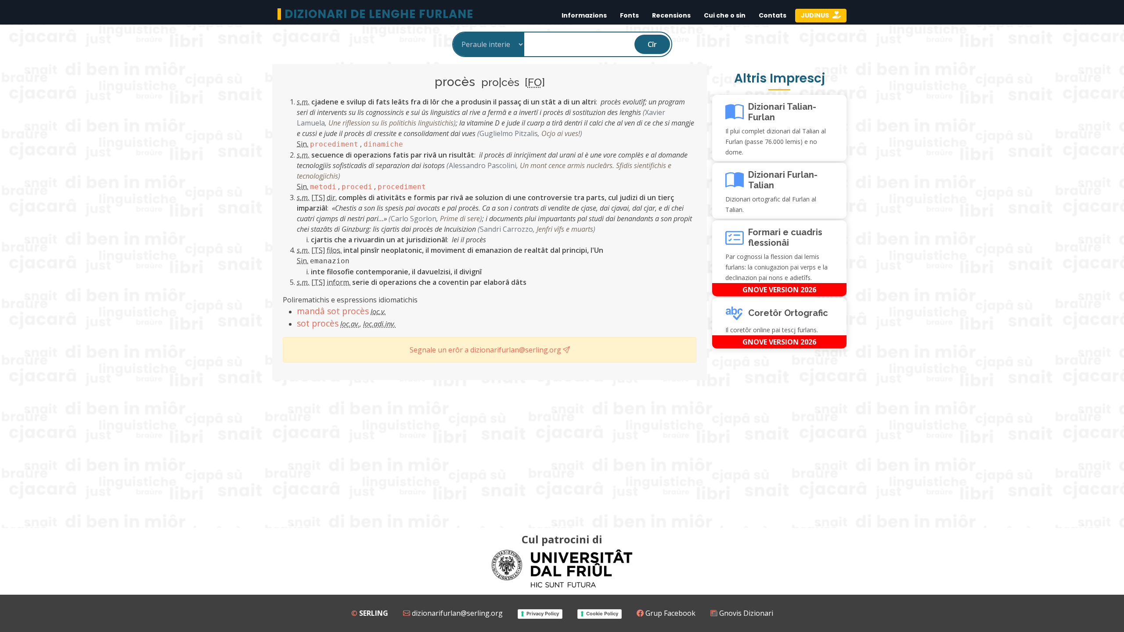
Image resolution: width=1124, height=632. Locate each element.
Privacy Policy (542, 613)
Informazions (584, 15)
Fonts (629, 15)
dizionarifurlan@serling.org (456, 613)
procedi (357, 187)
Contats (772, 15)
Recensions (671, 15)
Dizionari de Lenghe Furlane (379, 14)
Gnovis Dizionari (745, 613)
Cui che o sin (725, 15)
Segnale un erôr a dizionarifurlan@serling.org (486, 350)
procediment (334, 144)
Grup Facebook (669, 613)
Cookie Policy (602, 613)
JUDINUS (815, 15)
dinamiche (383, 144)
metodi (323, 187)
